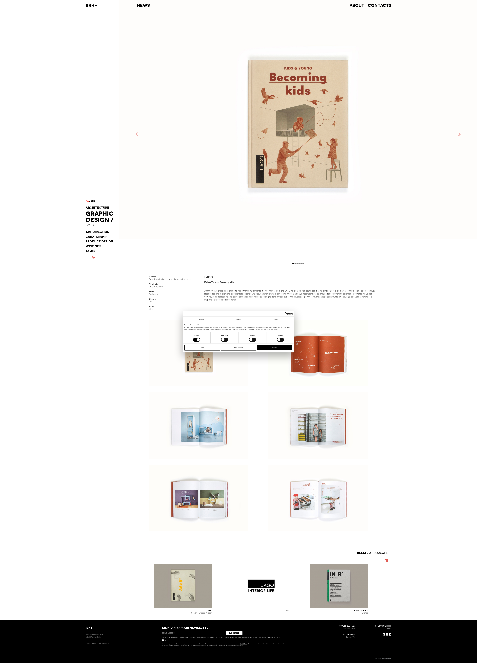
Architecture (97, 207)
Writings (93, 246)
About (357, 5)
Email (167, 640)
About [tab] (276, 319)
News (143, 5)
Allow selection (238, 347)
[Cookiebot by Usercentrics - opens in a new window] (282, 313)
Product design (99, 241)
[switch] (224, 340)
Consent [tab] (201, 319)
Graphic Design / (100, 217)
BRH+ (92, 5)
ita (87, 201)
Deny (202, 347)
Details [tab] (238, 319)
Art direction (97, 232)
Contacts (379, 5)
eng (93, 201)
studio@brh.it (243, 643)
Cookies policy (103, 643)
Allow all (274, 347)
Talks (90, 251)
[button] (208, 134)
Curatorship (96, 236)
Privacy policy (91, 643)
